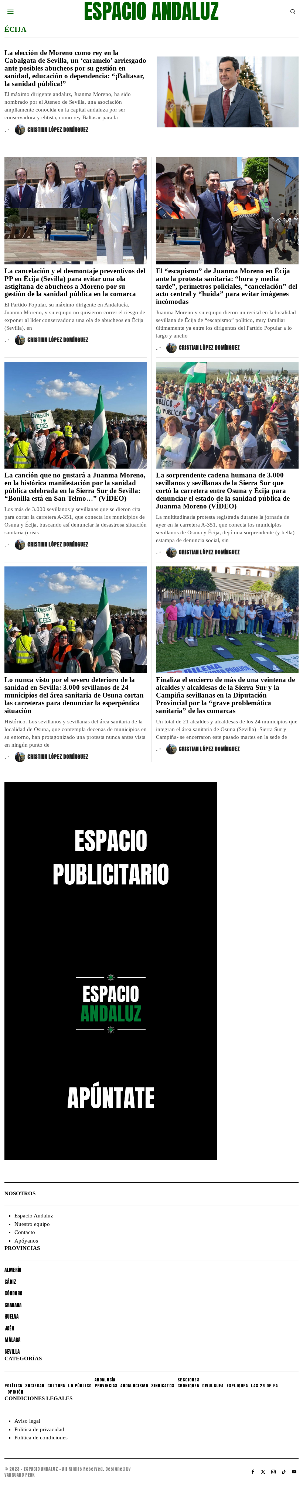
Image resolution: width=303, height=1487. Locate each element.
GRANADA (12, 1305)
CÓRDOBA (13, 1293)
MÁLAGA (12, 1339)
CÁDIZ (10, 1281)
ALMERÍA (12, 1270)
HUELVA (11, 1316)
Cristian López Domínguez (57, 130)
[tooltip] (252, 1471)
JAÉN (9, 1328)
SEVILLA (12, 1351)
